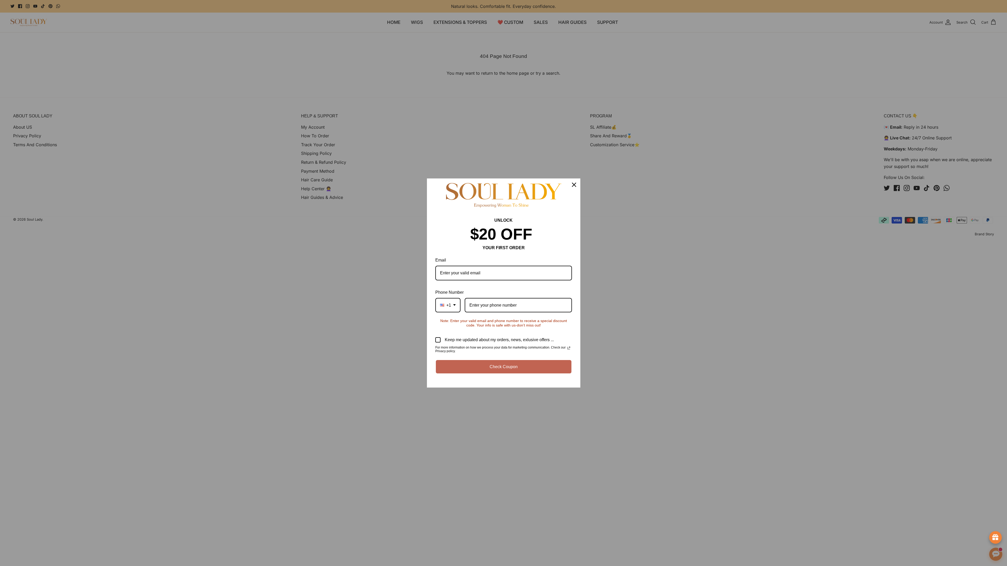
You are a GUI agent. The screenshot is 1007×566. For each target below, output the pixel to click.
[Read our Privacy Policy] (569, 348)
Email (440, 260)
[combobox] (447, 305)
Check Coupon (504, 366)
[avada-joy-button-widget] (995, 537)
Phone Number (449, 292)
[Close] (574, 184)
